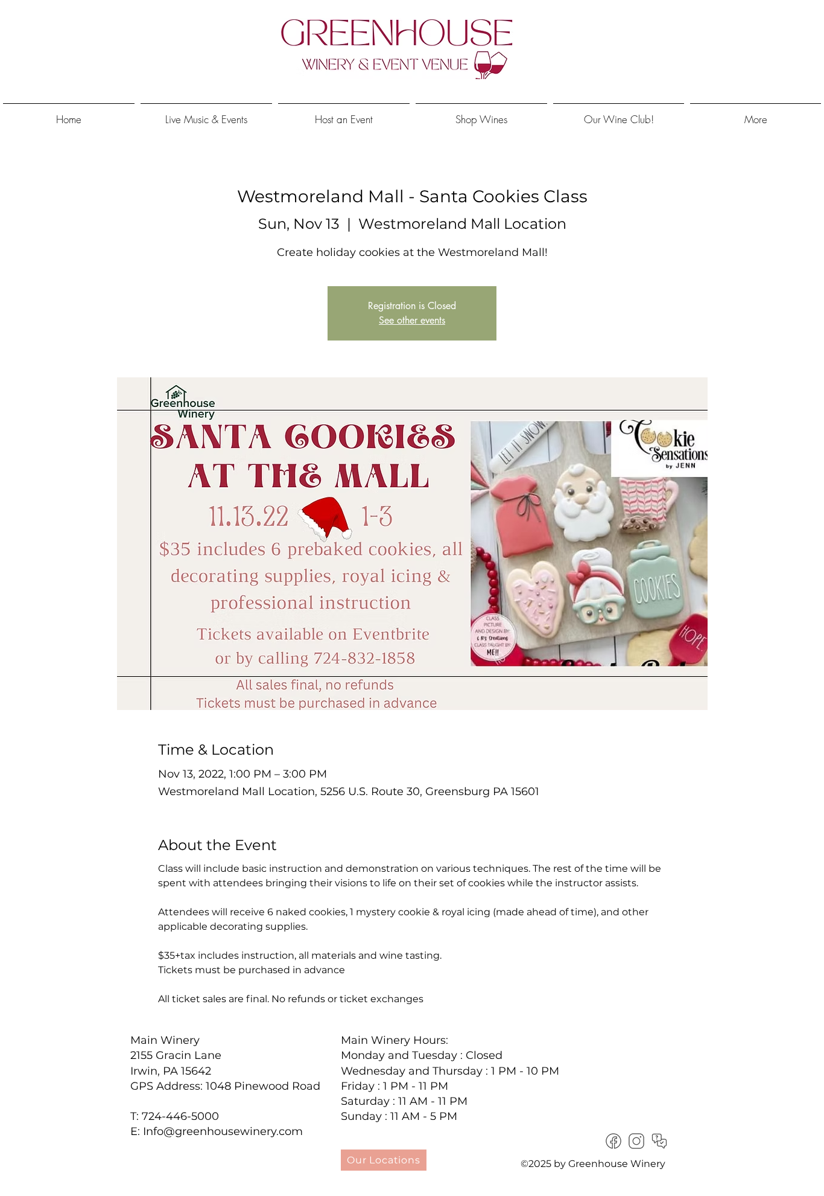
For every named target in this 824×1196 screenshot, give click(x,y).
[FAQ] (659, 1141)
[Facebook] (613, 1141)
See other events (412, 320)
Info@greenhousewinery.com (223, 1131)
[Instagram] (636, 1141)
